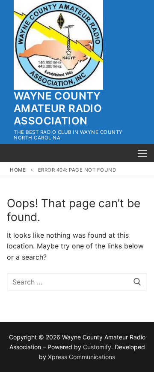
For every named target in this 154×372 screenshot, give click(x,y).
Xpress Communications (81, 356)
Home (18, 170)
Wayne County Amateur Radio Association (58, 108)
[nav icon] (142, 153)
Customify (97, 347)
